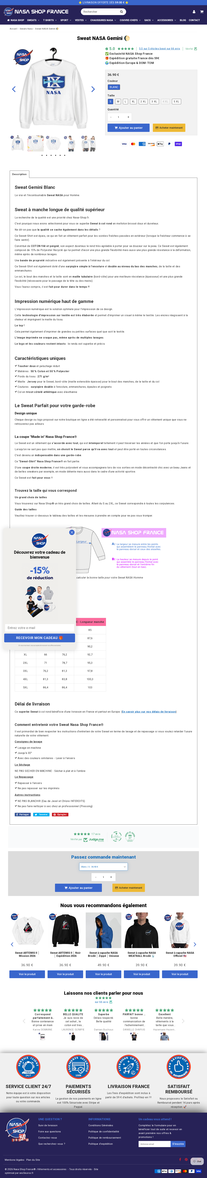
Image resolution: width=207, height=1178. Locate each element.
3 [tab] (51, 155)
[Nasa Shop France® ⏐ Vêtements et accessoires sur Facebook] (180, 1159)
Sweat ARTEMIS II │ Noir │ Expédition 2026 (65, 954)
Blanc (114, 87)
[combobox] (103, 11)
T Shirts (48, 20)
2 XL (143, 101)
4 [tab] (55, 155)
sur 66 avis (101, 1002)
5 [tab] (60, 155)
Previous (13, 88)
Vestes (79, 20)
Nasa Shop (17, 20)
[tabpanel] (18, 143)
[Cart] (201, 11)
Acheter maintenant (171, 127)
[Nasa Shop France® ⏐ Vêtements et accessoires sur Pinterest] (186, 1159)
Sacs (147, 20)
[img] (103, 998)
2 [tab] (46, 155)
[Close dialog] (72, 532)
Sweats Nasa (26, 29)
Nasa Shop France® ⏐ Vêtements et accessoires (40, 1169)
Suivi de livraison (48, 1125)
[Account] (194, 11)
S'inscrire (178, 1143)
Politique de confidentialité (103, 1131)
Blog (183, 20)
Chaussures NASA (101, 20)
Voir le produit (27, 974)
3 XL (154, 101)
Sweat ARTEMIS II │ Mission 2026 (27, 954)
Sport (64, 20)
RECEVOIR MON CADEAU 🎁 (39, 638)
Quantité (113, 109)
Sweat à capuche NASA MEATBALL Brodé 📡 (142, 954)
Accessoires (165, 20)
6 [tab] (64, 155)
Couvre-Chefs (129, 20)
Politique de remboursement (104, 1137)
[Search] (121, 11)
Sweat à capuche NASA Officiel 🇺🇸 (180, 954)
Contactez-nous (47, 1137)
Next (93, 88)
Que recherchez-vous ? (51, 1143)
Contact (194, 20)
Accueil (13, 29)
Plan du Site (33, 1159)
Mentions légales (14, 1159)
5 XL (176, 101)
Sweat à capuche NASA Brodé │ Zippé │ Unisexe (103, 954)
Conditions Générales (100, 1125)
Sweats (31, 20)
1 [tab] (42, 155)
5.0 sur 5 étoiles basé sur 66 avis (159, 48)
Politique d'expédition (100, 1143)
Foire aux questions (49, 1131)
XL (133, 101)
